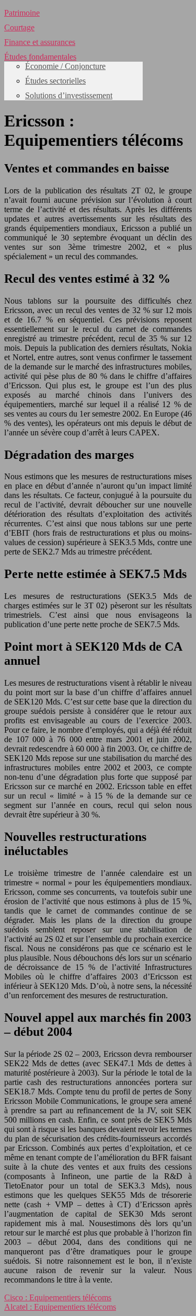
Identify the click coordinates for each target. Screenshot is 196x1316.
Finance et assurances (39, 42)
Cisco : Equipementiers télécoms (57, 1297)
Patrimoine (22, 12)
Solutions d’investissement (68, 95)
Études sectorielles (55, 80)
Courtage (19, 27)
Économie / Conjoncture (65, 66)
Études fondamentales (40, 56)
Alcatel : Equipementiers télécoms (60, 1306)
